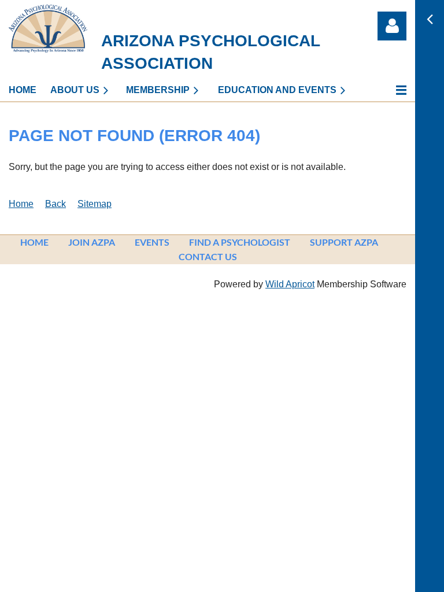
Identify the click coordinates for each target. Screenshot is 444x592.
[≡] (389, 90)
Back (55, 204)
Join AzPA (91, 241)
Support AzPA (344, 241)
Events (152, 241)
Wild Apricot (289, 284)
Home (21, 204)
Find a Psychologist (239, 241)
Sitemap (94, 204)
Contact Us (208, 256)
